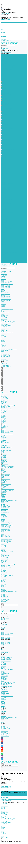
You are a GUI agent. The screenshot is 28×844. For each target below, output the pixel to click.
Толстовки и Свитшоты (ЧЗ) (8, 224)
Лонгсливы (3, 211)
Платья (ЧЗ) (4, 221)
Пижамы (3, 178)
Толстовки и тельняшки (7, 236)
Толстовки (3, 207)
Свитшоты (3, 208)
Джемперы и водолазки (7, 212)
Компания (3, 251)
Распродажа (4, 175)
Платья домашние (5, 104)
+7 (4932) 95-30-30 (5, 733)
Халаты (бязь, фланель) (7, 92)
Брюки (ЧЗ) (3, 247)
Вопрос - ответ (4, 169)
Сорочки (3, 179)
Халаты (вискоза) (5, 188)
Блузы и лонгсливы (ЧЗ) (7, 226)
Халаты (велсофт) (5, 93)
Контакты (3, 262)
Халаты (3, 182)
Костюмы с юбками (5, 203)
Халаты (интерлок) (5, 187)
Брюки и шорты (4, 231)
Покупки (3, 164)
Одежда (3, 249)
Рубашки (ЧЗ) (4, 222)
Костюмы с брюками (6, 109)
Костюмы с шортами (6, 110)
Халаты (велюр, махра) (7, 94)
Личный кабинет (5, 736)
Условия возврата (5, 168)
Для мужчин (4, 229)
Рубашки (3, 214)
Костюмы (3, 198)
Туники (2, 192)
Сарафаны (3, 193)
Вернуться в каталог (6, 787)
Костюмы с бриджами (6, 108)
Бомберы (3, 209)
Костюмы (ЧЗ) (4, 219)
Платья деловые (5, 103)
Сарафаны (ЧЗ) (4, 227)
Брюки (2, 217)
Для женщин (4, 177)
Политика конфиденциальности (9, 160)
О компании (4, 803)
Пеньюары (3, 244)
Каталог (3, 807)
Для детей (3, 248)
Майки (2, 204)
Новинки (3, 174)
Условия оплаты (5, 165)
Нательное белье (5, 233)
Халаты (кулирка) (5, 189)
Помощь (3, 254)
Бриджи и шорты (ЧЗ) (6, 228)
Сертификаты (4, 162)
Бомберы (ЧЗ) (4, 218)
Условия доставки (5, 167)
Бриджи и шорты (5, 216)
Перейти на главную (6, 786)
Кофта (2, 213)
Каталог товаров (5, 173)
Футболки (3, 206)
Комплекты (3, 181)
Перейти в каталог (5, 13)
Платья (2, 194)
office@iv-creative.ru (6, 40)
